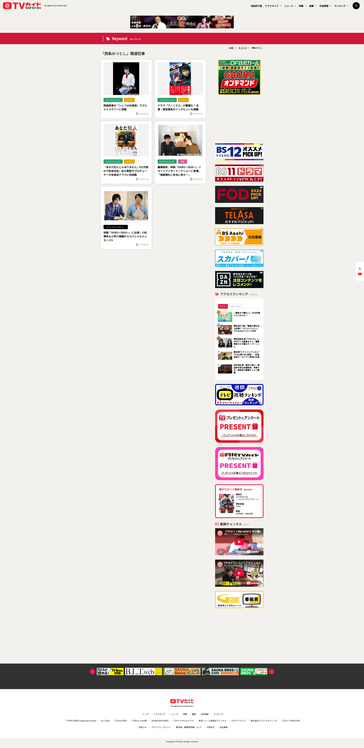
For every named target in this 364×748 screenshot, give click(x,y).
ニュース (288, 6)
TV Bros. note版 (139, 721)
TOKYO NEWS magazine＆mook (81, 721)
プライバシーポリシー (161, 727)
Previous (92, 671)
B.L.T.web (105, 721)
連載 (311, 6)
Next (271, 671)
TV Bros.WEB (121, 721)
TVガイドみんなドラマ (183, 721)
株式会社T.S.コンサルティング (264, 721)
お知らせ (142, 727)
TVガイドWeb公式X (291, 721)
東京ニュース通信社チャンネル (212, 721)
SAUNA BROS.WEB (159, 721)
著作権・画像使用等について (189, 727)
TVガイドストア (238, 721)
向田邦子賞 (256, 6)
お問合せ (211, 727)
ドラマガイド (272, 6)
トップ (146, 714)
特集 (301, 6)
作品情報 (323, 6)
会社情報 (224, 727)
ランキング (340, 6)
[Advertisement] (239, 119)
